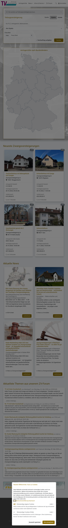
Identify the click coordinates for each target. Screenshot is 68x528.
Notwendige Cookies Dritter (25, 512)
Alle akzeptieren (48, 522)
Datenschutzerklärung (22, 500)
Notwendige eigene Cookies (25, 504)
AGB (14, 500)
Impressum (32, 500)
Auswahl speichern (35, 522)
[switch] (14, 512)
